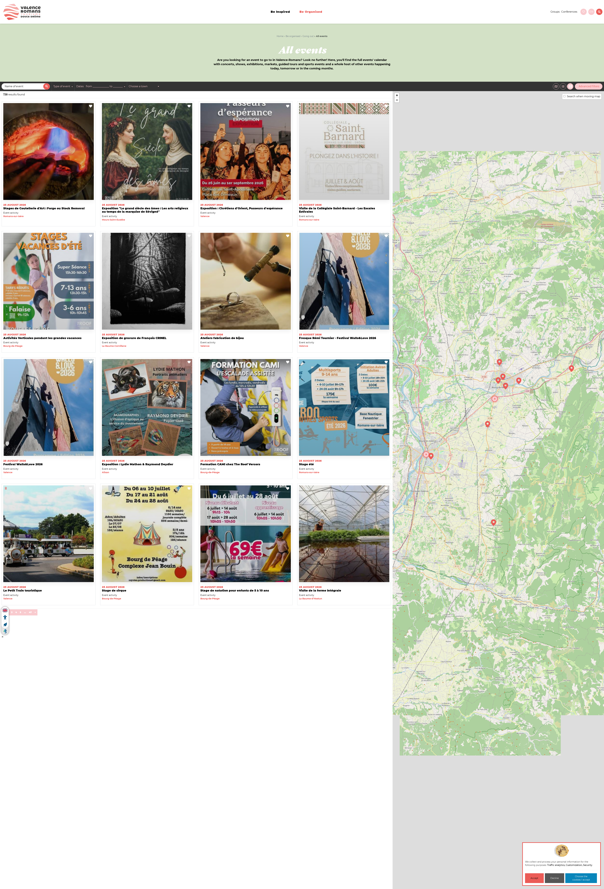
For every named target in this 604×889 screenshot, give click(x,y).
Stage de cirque (114, 590)
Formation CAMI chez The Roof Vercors (230, 464)
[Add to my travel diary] (90, 106)
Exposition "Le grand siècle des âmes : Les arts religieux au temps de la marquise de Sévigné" (145, 210)
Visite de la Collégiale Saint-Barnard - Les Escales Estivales (337, 210)
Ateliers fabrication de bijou (222, 338)
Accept (534, 878)
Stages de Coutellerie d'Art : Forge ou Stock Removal (44, 208)
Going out (308, 36)
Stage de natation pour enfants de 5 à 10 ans (234, 590)
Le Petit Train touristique (22, 590)
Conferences (569, 11)
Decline (554, 878)
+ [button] (397, 95)
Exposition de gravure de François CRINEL (134, 338)
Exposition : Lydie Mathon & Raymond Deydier (137, 464)
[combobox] (144, 86)
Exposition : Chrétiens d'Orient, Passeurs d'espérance (241, 208)
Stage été (306, 464)
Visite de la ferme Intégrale (320, 590)
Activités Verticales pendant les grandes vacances (42, 338)
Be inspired (280, 12)
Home (280, 36)
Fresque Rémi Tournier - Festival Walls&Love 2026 (337, 338)
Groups (555, 11)
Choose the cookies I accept (581, 878)
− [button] (397, 100)
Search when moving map (583, 96)
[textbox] (144, 86)
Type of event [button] (62, 86)
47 (30, 612)
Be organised (310, 12)
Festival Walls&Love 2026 (23, 464)
